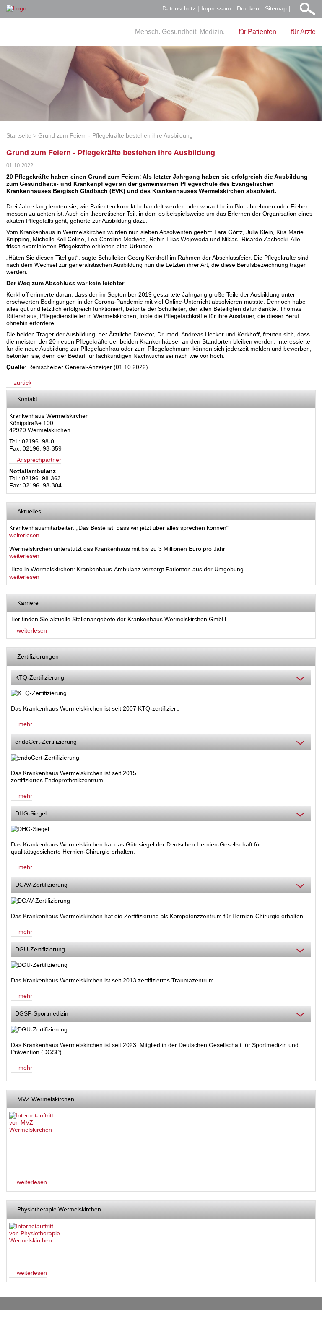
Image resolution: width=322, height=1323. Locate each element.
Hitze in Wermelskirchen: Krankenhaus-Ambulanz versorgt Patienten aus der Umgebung (126, 569)
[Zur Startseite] (16, 8)
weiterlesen (24, 535)
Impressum (216, 8)
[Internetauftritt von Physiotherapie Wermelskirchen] (35, 1242)
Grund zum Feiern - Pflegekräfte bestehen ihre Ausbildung (115, 135)
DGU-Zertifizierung (40, 949)
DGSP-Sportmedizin (41, 1013)
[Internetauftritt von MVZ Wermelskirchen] (35, 1141)
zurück (22, 382)
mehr (25, 724)
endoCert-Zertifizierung (46, 741)
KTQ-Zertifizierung (39, 677)
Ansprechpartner (39, 459)
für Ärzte (303, 31)
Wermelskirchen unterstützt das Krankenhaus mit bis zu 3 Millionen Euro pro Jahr (117, 548)
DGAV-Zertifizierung (41, 884)
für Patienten (257, 31)
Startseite (18, 135)
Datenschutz (178, 8)
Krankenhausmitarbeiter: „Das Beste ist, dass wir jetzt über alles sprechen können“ (119, 527)
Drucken (248, 8)
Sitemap (276, 8)
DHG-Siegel (31, 813)
